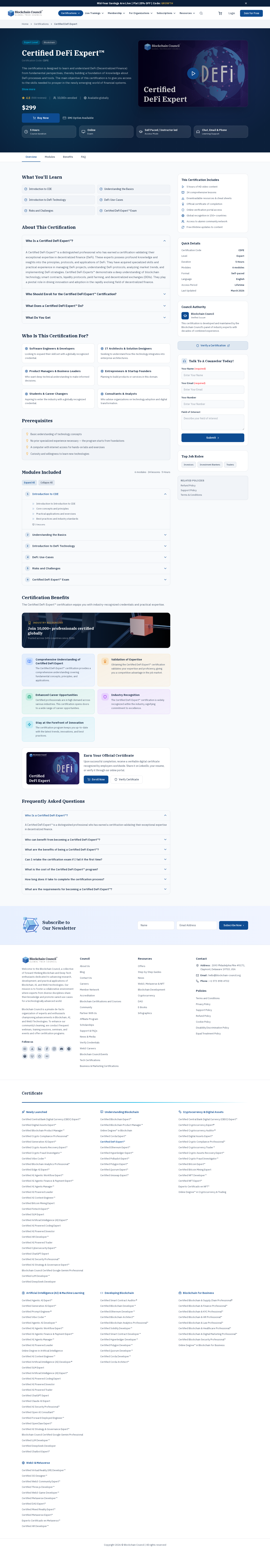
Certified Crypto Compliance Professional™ (45, 1136)
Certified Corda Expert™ (113, 1136)
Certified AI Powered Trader (37, 1242)
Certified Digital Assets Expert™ (39, 1125)
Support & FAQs (88, 1030)
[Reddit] (25, 1056)
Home (25, 24)
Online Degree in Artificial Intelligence (42, 1350)
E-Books (142, 1007)
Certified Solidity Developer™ (116, 1328)
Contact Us (86, 977)
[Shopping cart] (220, 13)
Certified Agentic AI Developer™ (39, 1322)
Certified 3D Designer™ (34, 1475)
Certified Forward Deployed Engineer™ (43, 1418)
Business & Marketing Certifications (99, 1066)
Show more (28, 89)
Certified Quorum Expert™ (114, 1169)
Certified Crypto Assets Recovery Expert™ (45, 1147)
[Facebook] (47, 1049)
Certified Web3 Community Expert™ (41, 1481)
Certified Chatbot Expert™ (36, 1451)
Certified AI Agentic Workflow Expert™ (42, 1175)
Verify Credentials (90, 1042)
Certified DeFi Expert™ (112, 1141)
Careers (84, 983)
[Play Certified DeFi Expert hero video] (193, 73)
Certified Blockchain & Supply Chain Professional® (205, 1300)
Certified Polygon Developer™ (116, 1345)
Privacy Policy (203, 1004)
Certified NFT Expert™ (190, 1180)
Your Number (188, 397)
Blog (82, 972)
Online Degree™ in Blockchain (116, 1130)
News (141, 977)
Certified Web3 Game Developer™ (40, 1492)
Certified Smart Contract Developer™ (120, 1334)
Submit (211, 437)
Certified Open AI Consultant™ (38, 1412)
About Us (85, 966)
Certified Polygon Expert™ (114, 1164)
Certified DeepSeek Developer (39, 1281)
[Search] (201, 13)
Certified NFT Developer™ (193, 1175)
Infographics (145, 1013)
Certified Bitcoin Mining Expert (38, 1203)
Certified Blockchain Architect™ (117, 1317)
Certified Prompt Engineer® (36, 1311)
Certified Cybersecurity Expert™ (39, 1248)
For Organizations (139, 13)
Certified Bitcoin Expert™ (192, 1164)
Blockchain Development (151, 989)
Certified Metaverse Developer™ (39, 1498)
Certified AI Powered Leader (37, 1192)
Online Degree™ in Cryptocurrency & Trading (202, 1192)
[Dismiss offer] (246, 3)
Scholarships (87, 1024)
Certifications (69, 13)
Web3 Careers (88, 1048)
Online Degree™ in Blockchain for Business (202, 1345)
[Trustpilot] (39, 1056)
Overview (31, 156)
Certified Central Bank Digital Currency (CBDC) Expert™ (51, 1119)
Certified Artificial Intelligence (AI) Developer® (47, 1361)
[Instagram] (54, 1049)
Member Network (89, 989)
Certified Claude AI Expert (36, 1401)
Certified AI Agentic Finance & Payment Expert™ (47, 1180)
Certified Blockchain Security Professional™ (202, 1339)
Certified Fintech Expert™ (35, 1208)
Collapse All (47, 482)
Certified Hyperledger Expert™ (116, 1152)
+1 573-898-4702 (214, 981)
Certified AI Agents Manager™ (38, 1186)
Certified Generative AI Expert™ (39, 1141)
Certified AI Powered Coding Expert (41, 1225)
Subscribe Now (234, 925)
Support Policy (189, 490)
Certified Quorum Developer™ (116, 1350)
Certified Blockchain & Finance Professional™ (203, 1305)
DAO (140, 1001)
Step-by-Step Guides (149, 972)
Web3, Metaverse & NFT (151, 983)
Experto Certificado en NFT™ (194, 1186)
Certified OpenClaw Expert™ (37, 1423)
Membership (115, 13)
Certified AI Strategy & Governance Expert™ (45, 1264)
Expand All (29, 482)
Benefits (68, 156)
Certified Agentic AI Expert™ (37, 1300)
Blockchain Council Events (94, 1054)
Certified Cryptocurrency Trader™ (197, 1147)
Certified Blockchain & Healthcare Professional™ (205, 1328)
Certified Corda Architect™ (114, 1361)
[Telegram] (69, 1049)
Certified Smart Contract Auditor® (118, 1300)
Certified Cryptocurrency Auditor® (197, 1130)
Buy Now (43, 118)
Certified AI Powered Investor (38, 1231)
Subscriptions (164, 13)
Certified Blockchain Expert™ (115, 1119)
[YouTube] (25, 1049)
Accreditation (87, 995)
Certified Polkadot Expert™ (114, 1158)
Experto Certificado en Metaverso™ (41, 1520)
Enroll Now (98, 779)
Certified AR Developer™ (35, 1236)
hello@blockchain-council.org (220, 975)
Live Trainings (92, 13)
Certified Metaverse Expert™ (37, 1514)
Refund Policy (188, 485)
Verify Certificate (129, 779)
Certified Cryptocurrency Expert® (196, 1125)
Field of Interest (190, 412)
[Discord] (61, 1049)
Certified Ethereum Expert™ (115, 1147)
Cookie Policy (203, 1021)
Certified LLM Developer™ (36, 1276)
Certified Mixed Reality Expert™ (38, 1509)
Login (232, 13)
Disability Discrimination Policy (212, 1027)
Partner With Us (88, 1013)
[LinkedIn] (39, 1049)
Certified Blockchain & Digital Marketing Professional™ (208, 1334)
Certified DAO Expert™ (34, 1503)
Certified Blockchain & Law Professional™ (201, 1322)
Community (86, 1007)
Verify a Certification (213, 345)
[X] (32, 1049)
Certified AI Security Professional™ (41, 1259)
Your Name (193, 368)
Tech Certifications (90, 1060)
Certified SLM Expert (33, 1214)
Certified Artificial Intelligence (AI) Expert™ (45, 1220)
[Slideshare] (32, 1056)
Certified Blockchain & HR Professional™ (200, 1317)
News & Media (88, 1036)
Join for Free (251, 13)
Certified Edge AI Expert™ (36, 1169)
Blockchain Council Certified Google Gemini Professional (52, 1270)
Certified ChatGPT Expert (35, 1253)
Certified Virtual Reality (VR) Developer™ (44, 1470)
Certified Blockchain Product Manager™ (43, 1130)
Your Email (193, 383)
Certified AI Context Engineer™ (38, 1197)
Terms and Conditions (208, 998)
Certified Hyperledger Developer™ (119, 1339)
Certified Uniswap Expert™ (114, 1175)
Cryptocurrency (146, 995)
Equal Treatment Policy (208, 1033)
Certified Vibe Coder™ (34, 1158)
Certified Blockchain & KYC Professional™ (201, 1311)
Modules (50, 156)
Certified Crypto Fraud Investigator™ (42, 1152)
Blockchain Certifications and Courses (100, 1001)
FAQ (83, 156)
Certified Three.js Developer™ (38, 1487)
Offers (141, 966)
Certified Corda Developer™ (115, 1356)
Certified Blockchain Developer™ (118, 1305)
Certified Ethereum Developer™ (117, 1311)
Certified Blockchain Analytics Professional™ (46, 1164)
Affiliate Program (89, 1019)
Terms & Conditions (191, 494)
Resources (186, 13)
